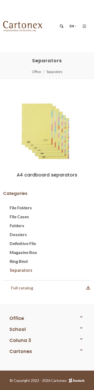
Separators (54, 72)
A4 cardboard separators (47, 175)
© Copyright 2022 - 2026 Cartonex (38, 380)
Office (36, 72)
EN (72, 26)
